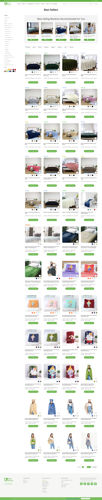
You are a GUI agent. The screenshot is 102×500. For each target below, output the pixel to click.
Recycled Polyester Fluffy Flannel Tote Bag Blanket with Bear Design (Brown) (52, 453)
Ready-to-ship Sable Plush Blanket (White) (70, 212)
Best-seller (64, 53)
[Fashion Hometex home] (7, 3)
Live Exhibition (44, 486)
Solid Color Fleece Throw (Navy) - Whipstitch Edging (87, 213)
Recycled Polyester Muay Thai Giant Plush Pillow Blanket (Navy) (33, 350)
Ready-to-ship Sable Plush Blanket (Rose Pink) (69, 178)
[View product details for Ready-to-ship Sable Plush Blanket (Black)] (52, 200)
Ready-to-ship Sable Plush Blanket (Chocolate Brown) (46, 36)
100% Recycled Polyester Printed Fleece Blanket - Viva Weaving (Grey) (32, 247)
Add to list (33, 39)
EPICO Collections (9, 37)
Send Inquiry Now (33, 82)
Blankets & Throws (8, 25)
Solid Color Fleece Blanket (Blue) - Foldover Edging (31, 36)
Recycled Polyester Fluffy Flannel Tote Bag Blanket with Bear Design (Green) (33, 453)
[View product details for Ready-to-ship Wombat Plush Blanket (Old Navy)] (33, 63)
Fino (6, 47)
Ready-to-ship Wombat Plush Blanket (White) (51, 110)
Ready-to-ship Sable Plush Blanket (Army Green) (88, 144)
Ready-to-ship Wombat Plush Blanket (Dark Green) (51, 75)
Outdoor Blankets (8, 60)
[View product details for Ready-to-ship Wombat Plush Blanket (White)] (52, 97)
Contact (24, 482)
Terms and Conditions (65, 484)
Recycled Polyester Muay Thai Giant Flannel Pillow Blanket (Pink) (50, 316)
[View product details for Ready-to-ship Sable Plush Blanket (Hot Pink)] (33, 166)
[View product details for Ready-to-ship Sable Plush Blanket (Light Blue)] (52, 131)
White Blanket (8, 53)
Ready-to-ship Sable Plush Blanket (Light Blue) (51, 144)
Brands (6, 21)
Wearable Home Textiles (9, 64)
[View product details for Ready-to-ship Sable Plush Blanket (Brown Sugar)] (89, 166)
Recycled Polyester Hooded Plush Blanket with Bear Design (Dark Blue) (52, 419)
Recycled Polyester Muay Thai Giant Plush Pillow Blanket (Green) (52, 350)
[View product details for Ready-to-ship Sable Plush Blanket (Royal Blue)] (33, 131)
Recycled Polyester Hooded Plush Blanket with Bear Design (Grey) (70, 419)
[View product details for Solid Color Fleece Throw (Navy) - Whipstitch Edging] (89, 200)
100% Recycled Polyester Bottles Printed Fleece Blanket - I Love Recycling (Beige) (88, 247)
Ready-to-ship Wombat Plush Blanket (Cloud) (32, 110)
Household (6, 59)
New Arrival (27, 53)
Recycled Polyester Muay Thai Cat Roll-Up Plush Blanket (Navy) (89, 350)
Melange (7, 49)
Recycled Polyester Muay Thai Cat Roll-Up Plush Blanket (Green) (33, 384)
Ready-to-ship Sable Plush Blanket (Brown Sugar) (89, 178)
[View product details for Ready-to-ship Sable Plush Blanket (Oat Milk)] (33, 200)
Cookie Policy (63, 486)
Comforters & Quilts (8, 55)
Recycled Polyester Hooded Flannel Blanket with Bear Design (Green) (87, 384)
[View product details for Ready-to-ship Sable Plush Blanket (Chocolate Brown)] (52, 166)
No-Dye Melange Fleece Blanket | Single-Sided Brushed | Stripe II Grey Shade (75, 36)
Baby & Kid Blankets (9, 23)
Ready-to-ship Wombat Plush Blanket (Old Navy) (33, 75)
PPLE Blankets (44, 492)
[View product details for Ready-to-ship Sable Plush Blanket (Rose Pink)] (70, 166)
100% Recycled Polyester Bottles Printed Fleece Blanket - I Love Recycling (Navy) (70, 247)
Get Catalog (25, 481)
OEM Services (44, 485)
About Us (24, 480)
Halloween (8, 41)
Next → (88, 467)
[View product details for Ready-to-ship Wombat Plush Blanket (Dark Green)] (52, 63)
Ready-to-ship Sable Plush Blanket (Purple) (89, 109)
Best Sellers (8, 33)
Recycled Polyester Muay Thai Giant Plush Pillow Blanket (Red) (89, 316)
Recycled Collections (9, 39)
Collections (7, 29)
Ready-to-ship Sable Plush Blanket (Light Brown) (69, 144)
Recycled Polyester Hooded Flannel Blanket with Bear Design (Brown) (32, 419)
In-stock (5, 19)
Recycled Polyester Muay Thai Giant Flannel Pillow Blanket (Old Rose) (88, 281)
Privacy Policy (63, 485)
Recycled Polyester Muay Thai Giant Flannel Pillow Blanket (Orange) (32, 316)
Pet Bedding (7, 62)
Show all (94, 467)
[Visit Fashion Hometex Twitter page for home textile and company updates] (92, 483)
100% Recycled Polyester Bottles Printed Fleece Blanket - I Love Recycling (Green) (33, 281)
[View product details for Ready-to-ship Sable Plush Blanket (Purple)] (89, 97)
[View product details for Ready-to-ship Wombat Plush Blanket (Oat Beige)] (89, 63)
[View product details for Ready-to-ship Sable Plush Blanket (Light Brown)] (70, 131)
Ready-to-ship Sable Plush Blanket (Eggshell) (68, 110)
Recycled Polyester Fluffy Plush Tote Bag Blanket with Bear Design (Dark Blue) (70, 453)
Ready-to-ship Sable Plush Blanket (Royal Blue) (60, 36)
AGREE (83, 498)
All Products (44, 480)
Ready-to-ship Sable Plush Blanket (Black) (51, 212)
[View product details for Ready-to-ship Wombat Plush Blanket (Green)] (70, 63)
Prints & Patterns (45, 481)
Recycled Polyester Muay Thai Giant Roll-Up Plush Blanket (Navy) (51, 384)
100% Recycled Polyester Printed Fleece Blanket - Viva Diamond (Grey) (51, 247)
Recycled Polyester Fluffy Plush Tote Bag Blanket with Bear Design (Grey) (88, 453)
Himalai (7, 51)
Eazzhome (44, 490)
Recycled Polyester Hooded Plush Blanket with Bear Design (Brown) (89, 419)
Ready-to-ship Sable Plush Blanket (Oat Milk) (32, 213)
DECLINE (87, 498)
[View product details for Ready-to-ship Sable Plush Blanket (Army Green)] (89, 131)
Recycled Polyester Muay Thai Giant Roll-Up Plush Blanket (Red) (70, 384)
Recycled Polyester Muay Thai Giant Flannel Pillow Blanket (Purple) (69, 281)
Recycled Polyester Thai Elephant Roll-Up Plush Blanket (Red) (70, 350)
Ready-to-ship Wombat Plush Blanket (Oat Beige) (89, 75)
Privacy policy (76, 498)
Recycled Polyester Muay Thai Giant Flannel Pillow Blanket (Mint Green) (69, 316)
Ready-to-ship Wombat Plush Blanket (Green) (69, 75)
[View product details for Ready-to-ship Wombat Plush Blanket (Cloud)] (33, 97)
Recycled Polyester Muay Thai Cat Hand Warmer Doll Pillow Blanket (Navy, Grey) (51, 281)
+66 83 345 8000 (84, 480)
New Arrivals (6, 17)
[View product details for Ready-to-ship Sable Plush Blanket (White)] (70, 200)
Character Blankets (8, 27)
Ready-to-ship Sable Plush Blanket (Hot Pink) (32, 178)
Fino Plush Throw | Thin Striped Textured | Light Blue (89, 36)
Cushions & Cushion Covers (10, 57)
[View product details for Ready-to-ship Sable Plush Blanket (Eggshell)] (70, 97)
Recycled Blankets (45, 482)
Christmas (7, 35)
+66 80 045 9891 (90, 480)
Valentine (7, 45)
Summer (7, 43)
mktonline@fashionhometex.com (67, 480)
